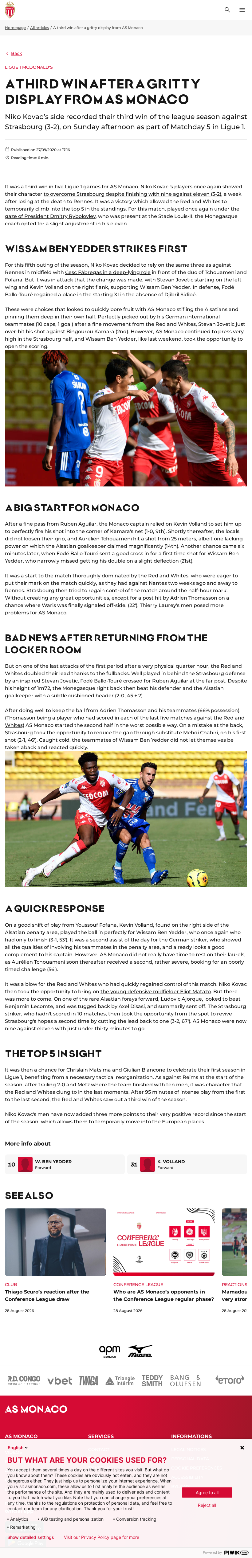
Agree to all (207, 1492)
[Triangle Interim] (120, 1380)
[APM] (109, 1351)
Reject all (207, 1505)
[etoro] (229, 1380)
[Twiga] (88, 1380)
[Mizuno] (140, 1351)
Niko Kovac (154, 187)
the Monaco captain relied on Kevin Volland (153, 524)
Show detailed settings (30, 1537)
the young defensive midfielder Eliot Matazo (155, 991)
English (16, 1447)
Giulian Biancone (144, 1070)
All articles (39, 27)
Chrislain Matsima (88, 1070)
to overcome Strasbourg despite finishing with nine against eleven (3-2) (132, 194)
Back (16, 53)
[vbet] (59, 1380)
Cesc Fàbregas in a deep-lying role (108, 272)
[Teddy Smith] (152, 1380)
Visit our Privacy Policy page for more (101, 1537)
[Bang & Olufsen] (185, 1380)
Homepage (15, 27)
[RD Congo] (24, 1380)
